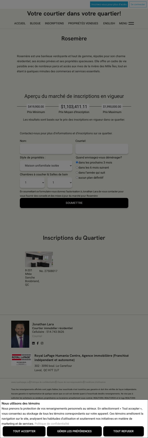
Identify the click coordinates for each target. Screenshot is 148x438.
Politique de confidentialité (52, 424)
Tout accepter (24, 431)
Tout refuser (123, 431)
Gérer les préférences (74, 431)
